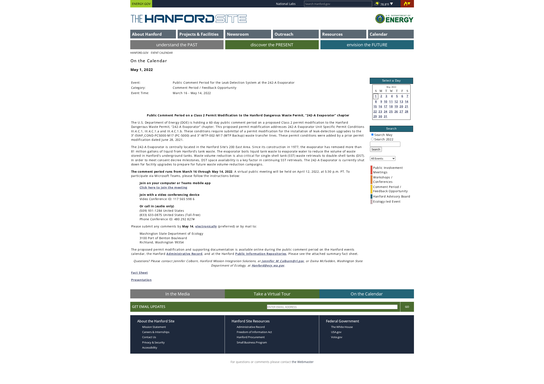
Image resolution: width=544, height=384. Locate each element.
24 (385, 111)
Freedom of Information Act (254, 332)
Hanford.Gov (139, 53)
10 (385, 101)
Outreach (284, 34)
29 (375, 116)
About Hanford (147, 34)
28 (406, 111)
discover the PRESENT (272, 45)
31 (385, 116)
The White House (342, 327)
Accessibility (149, 347)
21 (406, 106)
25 (391, 111)
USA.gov (336, 332)
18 (391, 106)
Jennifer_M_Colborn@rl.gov (283, 261)
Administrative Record (184, 254)
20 (401, 106)
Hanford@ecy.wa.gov (268, 265)
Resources (332, 34)
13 (401, 101)
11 (391, 101)
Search (376, 149)
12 (396, 101)
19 (396, 106)
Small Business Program (252, 342)
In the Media (177, 294)
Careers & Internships (155, 332)
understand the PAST (176, 45)
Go (407, 307)
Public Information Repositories (260, 254)
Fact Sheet (139, 273)
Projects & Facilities (198, 34)
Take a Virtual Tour (272, 294)
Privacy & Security (153, 342)
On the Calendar (367, 294)
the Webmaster (303, 362)
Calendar (379, 34)
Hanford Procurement (251, 337)
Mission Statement (154, 327)
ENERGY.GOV (141, 4)
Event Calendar (162, 53)
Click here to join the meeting (163, 187)
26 (396, 111)
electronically (206, 226)
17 (385, 106)
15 (375, 106)
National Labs (286, 4)
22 (375, 111)
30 (380, 116)
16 (380, 106)
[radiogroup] (372, 134)
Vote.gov (336, 337)
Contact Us (149, 337)
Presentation (141, 280)
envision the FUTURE (367, 45)
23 (380, 111)
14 (406, 101)
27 (401, 111)
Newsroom (238, 34)
